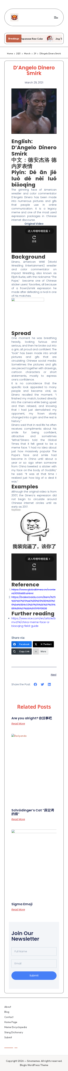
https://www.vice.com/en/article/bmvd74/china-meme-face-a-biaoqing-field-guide (33, 622)
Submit (8, 1037)
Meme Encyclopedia (15, 1027)
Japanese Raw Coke (24, 38)
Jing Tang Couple (57, 38)
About (7, 1006)
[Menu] (56, 17)
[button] (35, 684)
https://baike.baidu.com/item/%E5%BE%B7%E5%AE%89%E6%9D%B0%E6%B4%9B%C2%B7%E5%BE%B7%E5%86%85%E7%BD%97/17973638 (33, 602)
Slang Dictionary (13, 1032)
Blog (6, 1011)
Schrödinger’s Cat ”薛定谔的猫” (32, 812)
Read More (18, 723)
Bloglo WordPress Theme (34, 1065)
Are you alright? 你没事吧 (31, 718)
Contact (8, 1017)
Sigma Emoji (21, 904)
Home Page (10, 1022)
